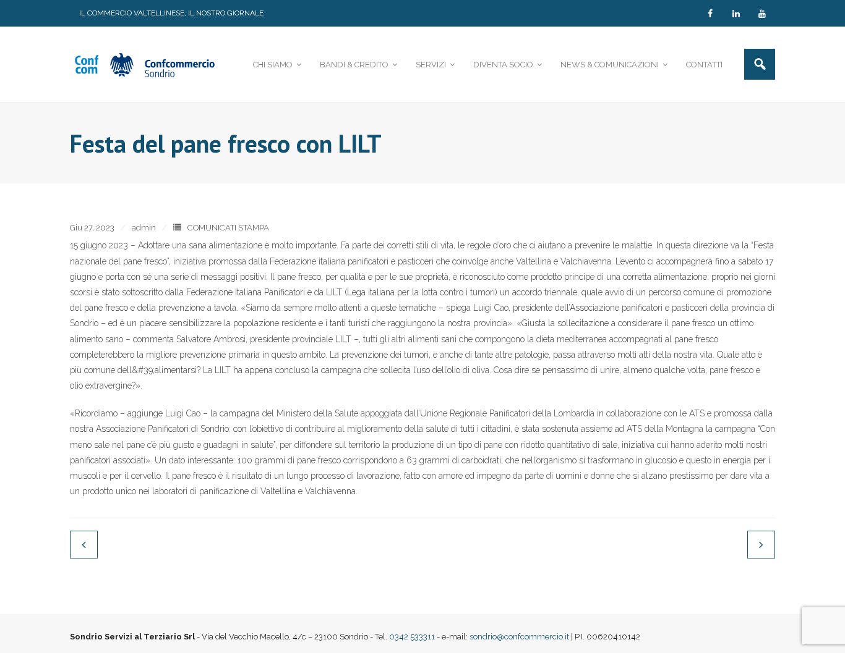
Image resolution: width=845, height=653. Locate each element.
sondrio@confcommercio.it (519, 636)
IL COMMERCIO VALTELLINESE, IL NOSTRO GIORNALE (171, 13)
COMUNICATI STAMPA (228, 227)
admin (144, 227)
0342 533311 (412, 636)
